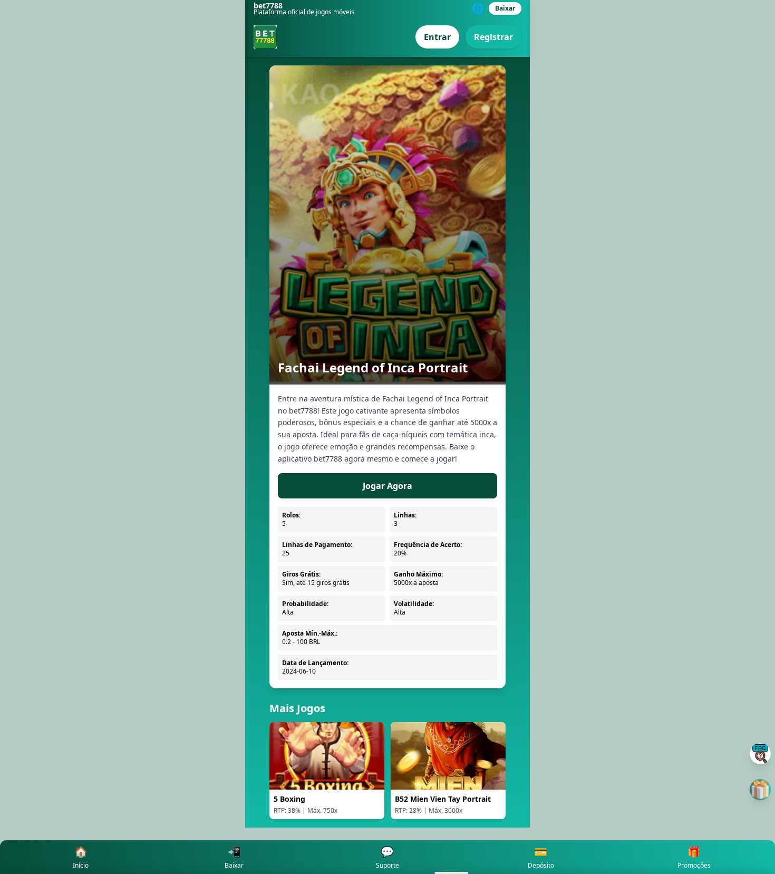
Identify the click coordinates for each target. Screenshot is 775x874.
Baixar (505, 8)
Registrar (493, 37)
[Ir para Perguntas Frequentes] (760, 753)
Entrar (437, 37)
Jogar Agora (387, 486)
